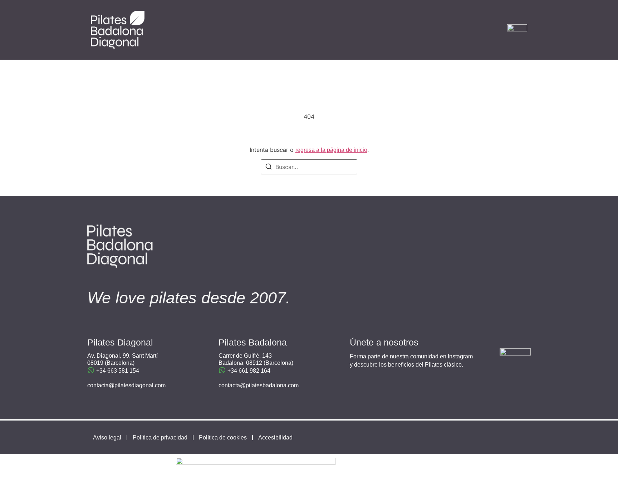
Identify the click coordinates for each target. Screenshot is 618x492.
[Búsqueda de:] (309, 166)
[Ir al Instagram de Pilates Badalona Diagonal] (515, 363)
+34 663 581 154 (117, 371)
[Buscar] (268, 167)
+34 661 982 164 (248, 371)
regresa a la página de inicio (331, 150)
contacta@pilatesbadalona (252, 385)
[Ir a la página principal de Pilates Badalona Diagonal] (117, 30)
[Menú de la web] (517, 30)
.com (292, 385)
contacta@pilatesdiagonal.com (126, 385)
